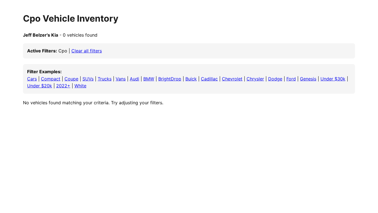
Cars (32, 79)
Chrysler (255, 79)
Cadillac (209, 79)
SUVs (88, 79)
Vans (121, 79)
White (80, 85)
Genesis (308, 79)
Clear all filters (86, 51)
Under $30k (332, 79)
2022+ (63, 85)
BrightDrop (169, 79)
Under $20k (39, 85)
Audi (134, 79)
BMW (148, 79)
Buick (191, 79)
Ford (291, 79)
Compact (50, 79)
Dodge (275, 79)
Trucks (105, 79)
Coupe (71, 79)
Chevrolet (232, 79)
